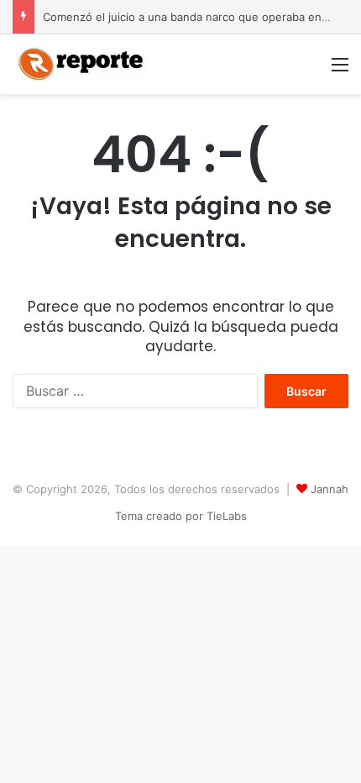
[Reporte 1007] (80, 64)
